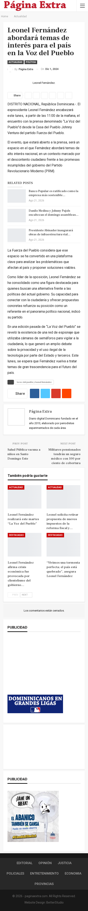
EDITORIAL (24, 863)
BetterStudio (55, 902)
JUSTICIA (65, 863)
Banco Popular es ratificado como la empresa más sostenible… (53, 193)
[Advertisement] (35, 667)
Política (31, 62)
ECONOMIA (73, 873)
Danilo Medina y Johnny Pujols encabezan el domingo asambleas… (54, 213)
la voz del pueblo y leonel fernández (34, 382)
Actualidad (15, 62)
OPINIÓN (45, 863)
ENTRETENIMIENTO (44, 873)
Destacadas (16, 535)
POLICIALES (15, 873)
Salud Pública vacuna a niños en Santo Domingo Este (23, 454)
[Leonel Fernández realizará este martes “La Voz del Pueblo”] (24, 497)
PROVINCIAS (44, 884)
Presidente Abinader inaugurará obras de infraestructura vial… (51, 232)
